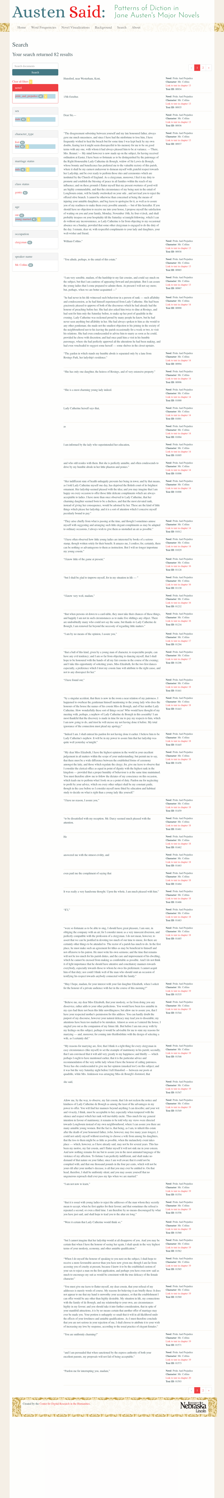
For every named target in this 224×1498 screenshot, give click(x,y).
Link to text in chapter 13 (178, 85)
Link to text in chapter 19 (178, 990)
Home (22, 27)
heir (17, 146)
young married (23, 219)
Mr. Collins (21, 265)
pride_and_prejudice (26, 96)
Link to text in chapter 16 (178, 566)
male (17, 119)
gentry (18, 192)
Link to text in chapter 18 (178, 687)
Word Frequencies (43, 27)
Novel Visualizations (75, 27)
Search (122, 27)
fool (17, 142)
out (17, 215)
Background (103, 27)
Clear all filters (21, 81)
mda (17, 169)
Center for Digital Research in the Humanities (65, 1403)
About (136, 27)
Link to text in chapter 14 (178, 304)
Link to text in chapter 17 (178, 640)
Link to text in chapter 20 (178, 1377)
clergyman (21, 242)
